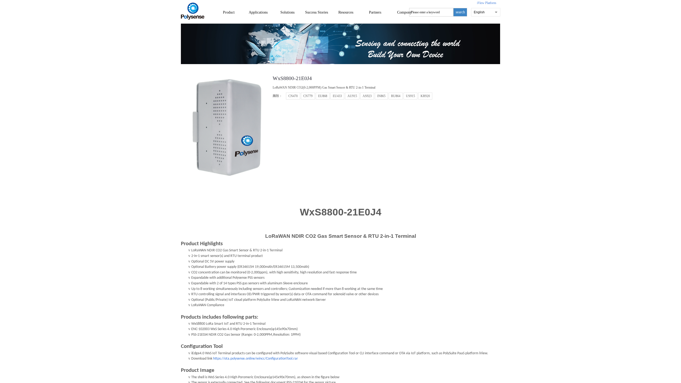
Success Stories (316, 12)
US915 (410, 96)
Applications (258, 12)
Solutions (287, 12)
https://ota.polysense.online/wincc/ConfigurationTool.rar (255, 359)
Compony (404, 12)
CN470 (293, 96)
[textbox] (431, 12)
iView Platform (486, 3)
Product (229, 12)
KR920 (425, 96)
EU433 (337, 96)
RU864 (395, 96)
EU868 (322, 96)
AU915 (352, 96)
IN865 (381, 96)
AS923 (367, 96)
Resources (345, 12)
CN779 (308, 96)
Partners (375, 12)
